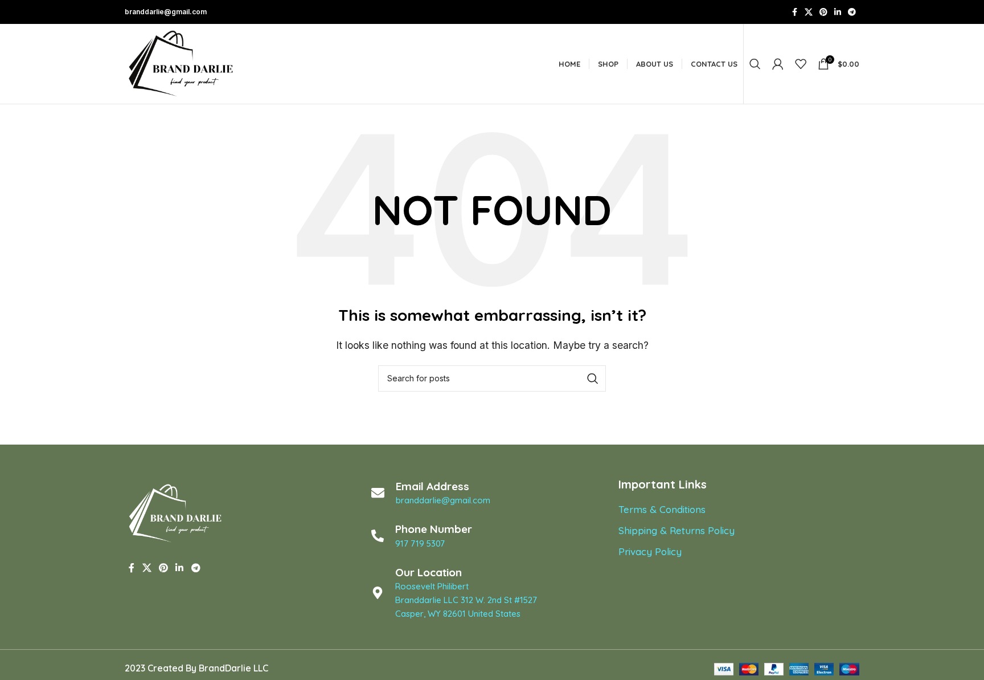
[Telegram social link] (851, 12)
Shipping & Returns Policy (676, 530)
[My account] (777, 63)
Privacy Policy (650, 551)
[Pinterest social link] (823, 12)
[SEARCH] (593, 378)
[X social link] (808, 12)
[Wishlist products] (800, 63)
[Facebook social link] (794, 12)
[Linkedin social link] (837, 12)
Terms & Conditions (662, 509)
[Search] (755, 63)
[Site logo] (182, 62)
